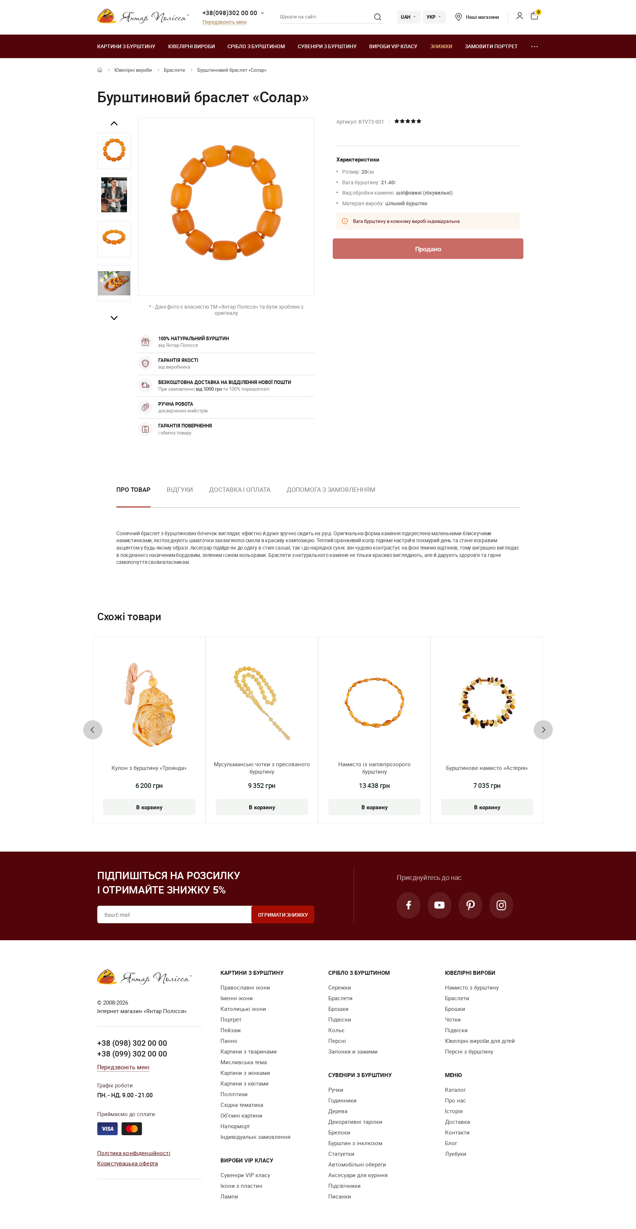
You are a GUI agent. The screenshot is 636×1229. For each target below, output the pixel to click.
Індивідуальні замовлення (255, 1136)
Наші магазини (482, 17)
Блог (451, 1143)
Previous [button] (114, 123)
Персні (337, 1040)
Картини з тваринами (248, 1051)
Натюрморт (235, 1126)
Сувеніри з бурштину (327, 46)
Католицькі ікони (243, 1008)
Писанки (339, 1196)
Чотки (453, 1019)
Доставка (457, 1121)
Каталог (455, 1089)
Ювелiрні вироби (191, 46)
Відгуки (180, 489)
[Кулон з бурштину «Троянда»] (149, 704)
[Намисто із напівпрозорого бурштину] (374, 704)
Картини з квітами (244, 1083)
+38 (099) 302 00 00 (132, 1053)
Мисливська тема (243, 1062)
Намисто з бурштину (472, 987)
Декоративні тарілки (355, 1121)
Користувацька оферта (127, 1163)
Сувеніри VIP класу (245, 1175)
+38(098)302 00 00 (229, 12)
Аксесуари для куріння (358, 1175)
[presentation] (92, 729)
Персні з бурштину (469, 1051)
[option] (114, 150)
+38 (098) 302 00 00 (132, 1043)
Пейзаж (230, 1030)
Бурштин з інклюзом (355, 1143)
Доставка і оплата (239, 489)
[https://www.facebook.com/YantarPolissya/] (408, 905)
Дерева (337, 1111)
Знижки (441, 46)
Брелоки (339, 1132)
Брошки (338, 1008)
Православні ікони (245, 987)
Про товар (133, 489)
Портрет (230, 1019)
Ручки (335, 1089)
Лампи (229, 1196)
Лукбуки (455, 1153)
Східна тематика (241, 1104)
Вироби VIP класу (393, 46)
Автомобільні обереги (357, 1164)
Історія (454, 1111)
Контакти (457, 1132)
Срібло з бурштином (256, 46)
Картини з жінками (245, 1072)
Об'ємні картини (241, 1115)
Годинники (342, 1100)
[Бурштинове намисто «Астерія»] (487, 704)
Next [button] (114, 318)
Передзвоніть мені (224, 22)
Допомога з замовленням (331, 489)
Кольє (336, 1030)
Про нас (455, 1100)
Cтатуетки (341, 1153)
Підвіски (339, 1019)
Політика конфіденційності (133, 1153)
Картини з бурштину (126, 46)
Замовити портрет (491, 46)
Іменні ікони (236, 998)
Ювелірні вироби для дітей (480, 1040)
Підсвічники (344, 1185)
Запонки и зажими (353, 1051)
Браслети (174, 70)
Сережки (339, 987)
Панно (228, 1040)
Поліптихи (234, 1094)
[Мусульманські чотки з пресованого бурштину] (262, 704)
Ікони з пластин (241, 1185)
